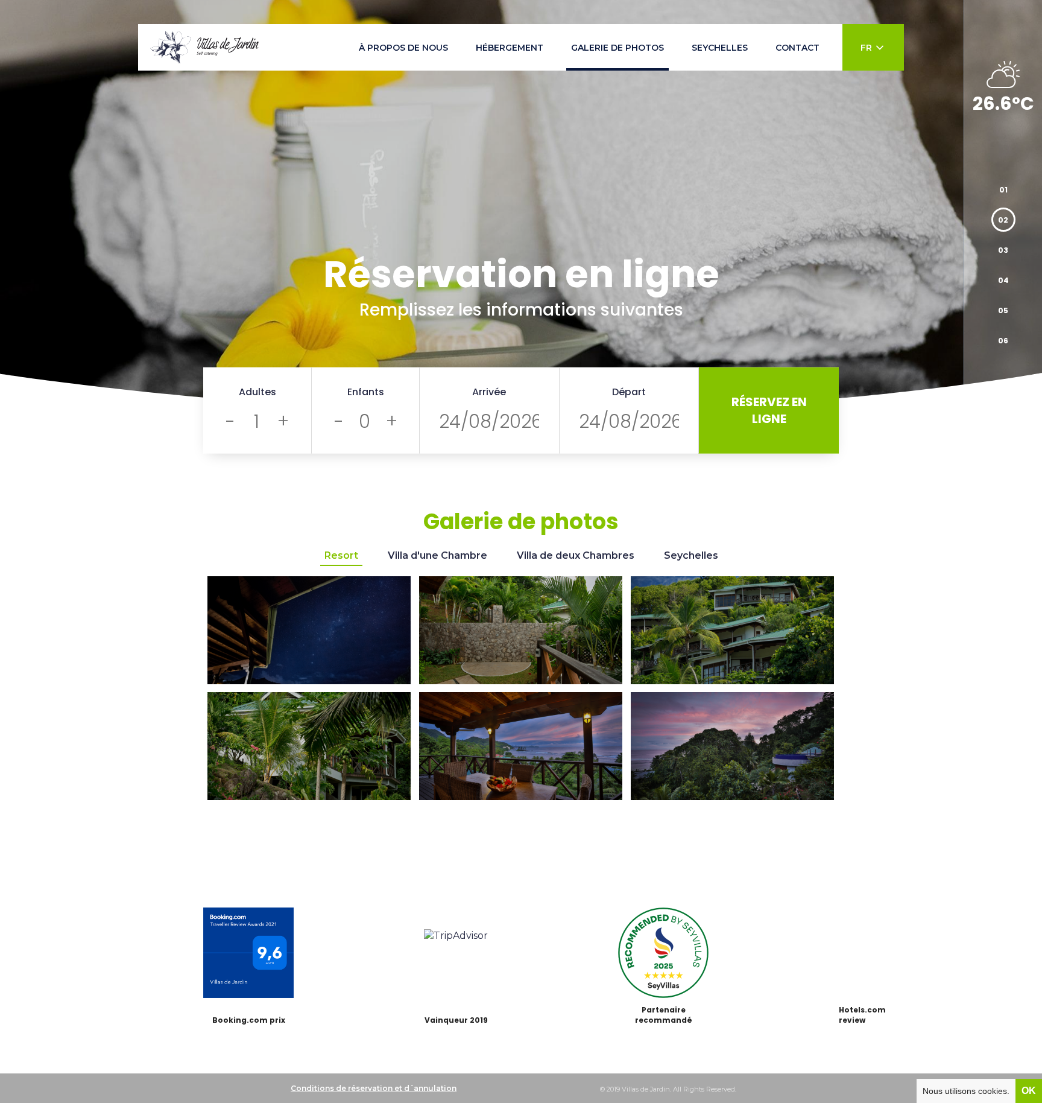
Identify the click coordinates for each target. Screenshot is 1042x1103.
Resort (341, 555)
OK (1028, 1091)
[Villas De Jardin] (204, 47)
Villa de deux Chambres (575, 555)
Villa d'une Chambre (437, 555)
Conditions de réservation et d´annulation (373, 1088)
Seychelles (691, 555)
